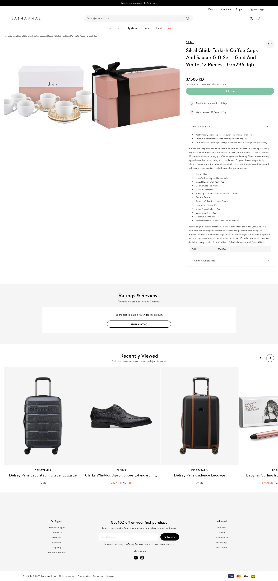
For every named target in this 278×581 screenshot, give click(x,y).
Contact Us (56, 532)
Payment (56, 542)
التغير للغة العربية (258, 9)
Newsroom (221, 547)
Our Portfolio (221, 537)
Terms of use (98, 576)
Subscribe (169, 537)
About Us (221, 527)
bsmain (13, 36)
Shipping (56, 547)
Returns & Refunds (57, 552)
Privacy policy (84, 576)
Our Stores (226, 9)
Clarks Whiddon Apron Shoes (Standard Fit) (121, 475)
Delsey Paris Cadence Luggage (199, 475)
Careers (221, 532)
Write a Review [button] (139, 324)
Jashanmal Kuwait (49, 576)
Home (6, 36)
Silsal (190, 42)
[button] (264, 18)
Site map (110, 576)
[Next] (270, 358)
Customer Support (56, 527)
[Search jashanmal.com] (187, 18)
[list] (141, 426)
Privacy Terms (134, 544)
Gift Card (56, 537)
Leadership (221, 542)
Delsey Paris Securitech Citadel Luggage (43, 475)
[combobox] (138, 18)
